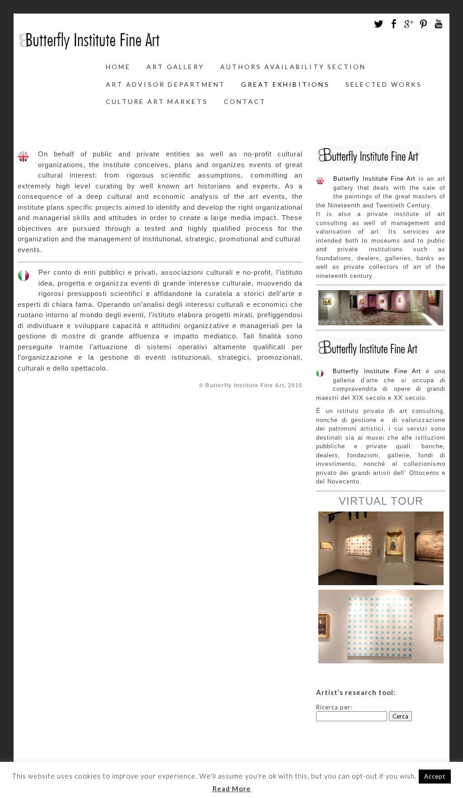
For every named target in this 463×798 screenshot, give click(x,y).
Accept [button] (434, 776)
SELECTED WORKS (383, 84)
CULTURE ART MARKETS (157, 101)
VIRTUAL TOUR (381, 501)
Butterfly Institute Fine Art (374, 178)
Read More (232, 788)
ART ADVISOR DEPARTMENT (165, 84)
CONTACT (245, 101)
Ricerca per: (334, 707)
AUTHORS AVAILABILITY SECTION (293, 66)
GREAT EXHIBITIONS (285, 84)
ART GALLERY (175, 66)
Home (118, 66)
